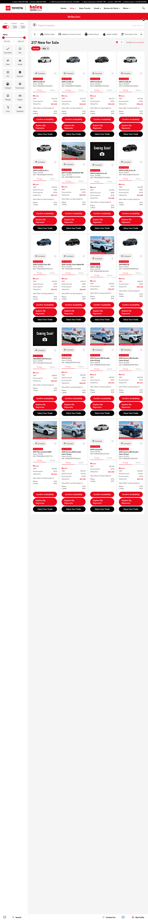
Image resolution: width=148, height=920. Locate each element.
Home (63, 8)
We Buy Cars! (74, 16)
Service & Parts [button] (111, 8)
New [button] (72, 8)
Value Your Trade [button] (45, 134)
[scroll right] (141, 34)
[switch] (6, 25)
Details (52, 90)
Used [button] (96, 8)
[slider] (3, 37)
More (125, 8)
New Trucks (85, 8)
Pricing (39, 90)
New (5, 23)
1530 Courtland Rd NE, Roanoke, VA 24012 (65, 2)
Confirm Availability (45, 119)
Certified (14, 23)
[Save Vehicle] (55, 74)
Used (22, 23)
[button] (143, 8)
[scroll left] (34, 34)
